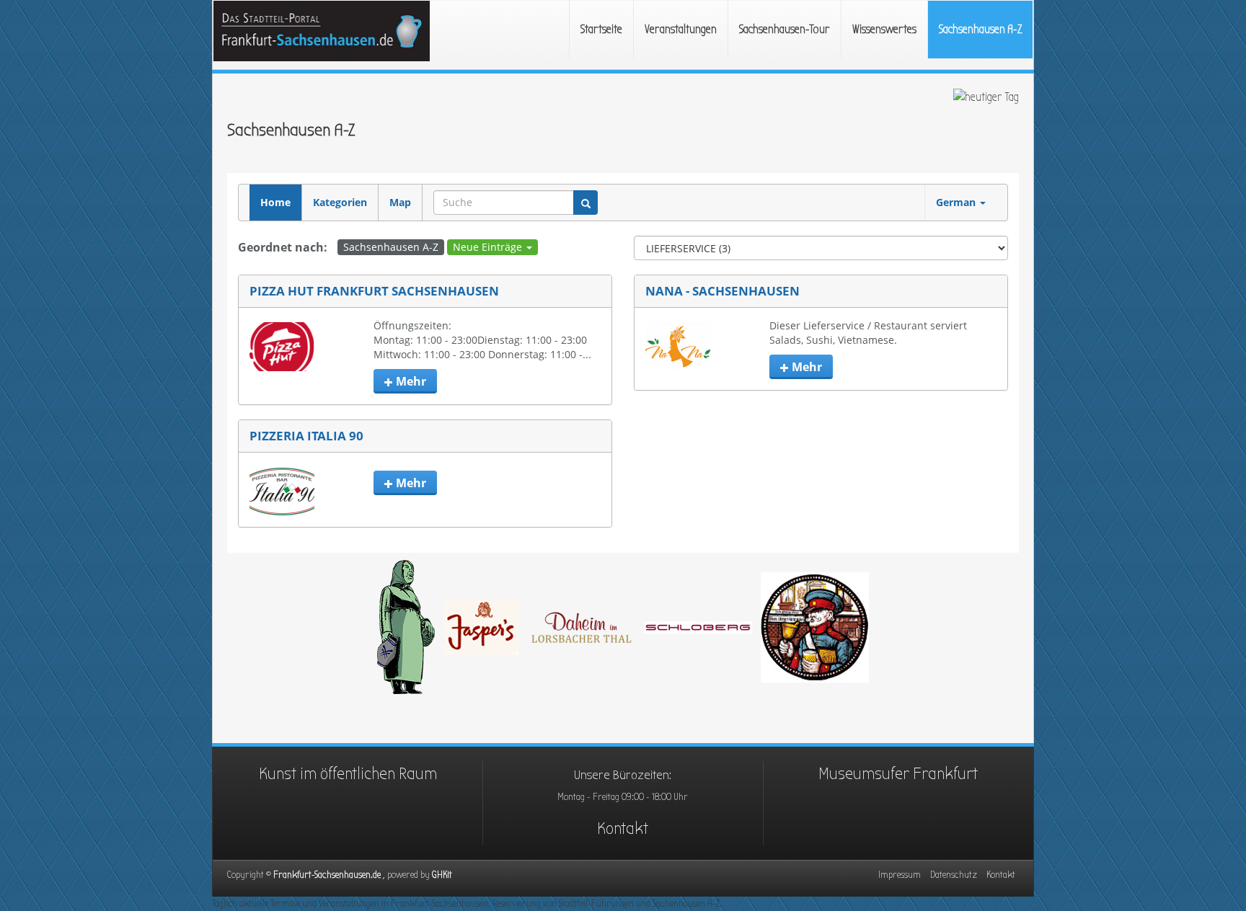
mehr (409, 381)
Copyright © (329, 874)
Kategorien (340, 202)
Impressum (899, 874)
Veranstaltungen (681, 29)
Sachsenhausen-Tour (784, 29)
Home (275, 202)
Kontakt (622, 828)
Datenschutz (953, 874)
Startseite (601, 29)
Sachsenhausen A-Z (980, 29)
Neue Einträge (489, 247)
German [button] (957, 202)
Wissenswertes (884, 29)
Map (400, 202)
